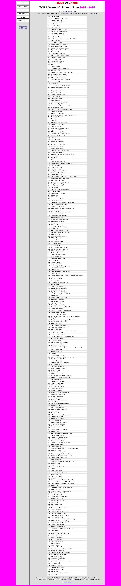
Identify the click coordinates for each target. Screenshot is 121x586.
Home (59, 11)
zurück (70, 11)
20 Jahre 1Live (23, 27)
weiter (74, 11)
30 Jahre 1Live (23, 28)
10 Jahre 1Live (23, 26)
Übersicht (64, 11)
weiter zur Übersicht (67, 582)
